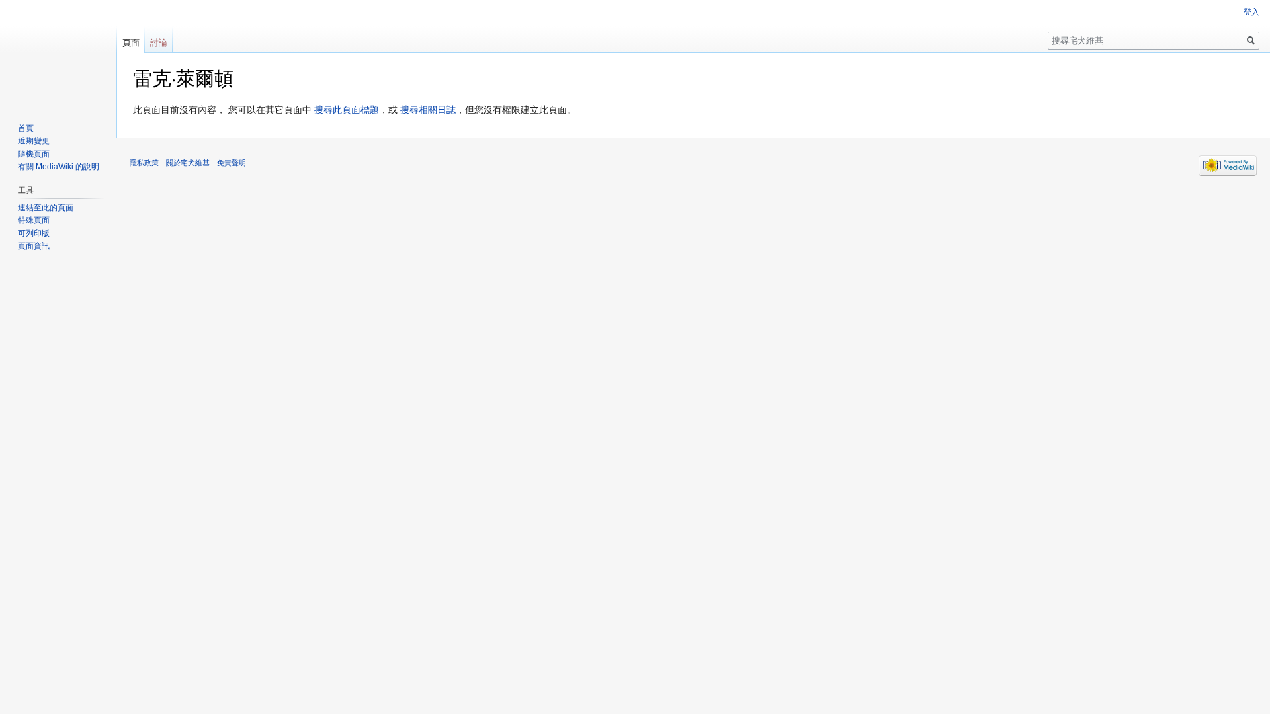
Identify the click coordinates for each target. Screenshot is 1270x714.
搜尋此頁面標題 (346, 109)
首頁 (26, 128)
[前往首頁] (58, 53)
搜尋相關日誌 (428, 109)
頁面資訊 (34, 246)
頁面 (131, 43)
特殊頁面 (34, 220)
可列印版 (34, 233)
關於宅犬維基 (188, 163)
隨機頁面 (34, 154)
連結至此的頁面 (45, 207)
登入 (1251, 12)
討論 (158, 43)
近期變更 (34, 140)
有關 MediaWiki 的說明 (58, 166)
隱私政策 (144, 163)
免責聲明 (231, 163)
